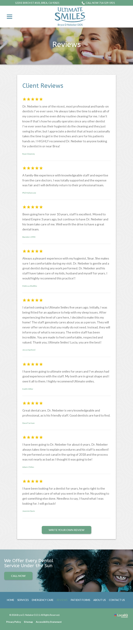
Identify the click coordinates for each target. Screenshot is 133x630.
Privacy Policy (13, 621)
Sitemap (28, 621)
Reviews (66, 44)
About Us (99, 599)
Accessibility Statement (49, 621)
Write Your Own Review (66, 529)
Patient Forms (80, 599)
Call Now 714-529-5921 (100, 2)
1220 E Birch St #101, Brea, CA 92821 (37, 2)
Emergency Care (43, 599)
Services (23, 599)
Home (10, 599)
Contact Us (117, 599)
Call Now (18, 575)
